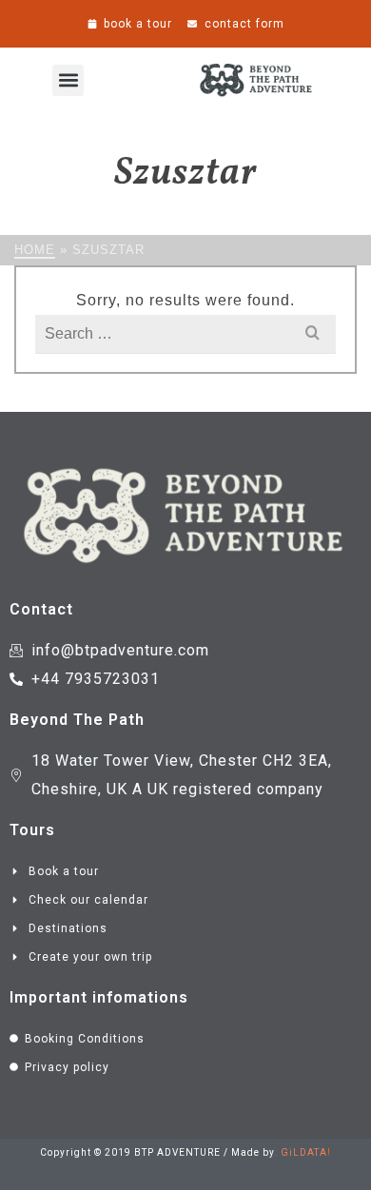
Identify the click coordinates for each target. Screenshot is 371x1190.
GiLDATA (304, 1152)
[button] (68, 80)
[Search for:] (185, 333)
